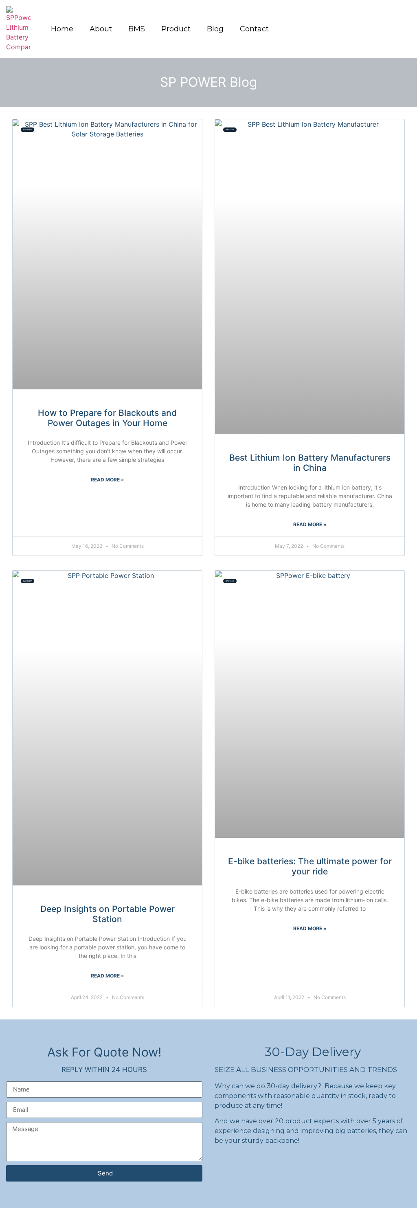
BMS (136, 28)
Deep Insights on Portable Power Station (107, 914)
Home (62, 28)
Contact (254, 28)
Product (176, 28)
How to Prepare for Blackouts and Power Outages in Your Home (107, 418)
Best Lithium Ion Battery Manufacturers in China (310, 462)
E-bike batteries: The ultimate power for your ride (310, 866)
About (101, 28)
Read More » (107, 480)
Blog (215, 28)
